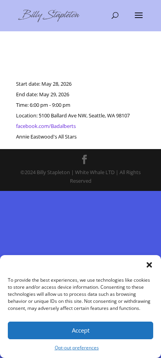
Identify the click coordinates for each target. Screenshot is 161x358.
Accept (80, 330)
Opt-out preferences (77, 347)
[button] (149, 265)
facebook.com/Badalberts (46, 126)
